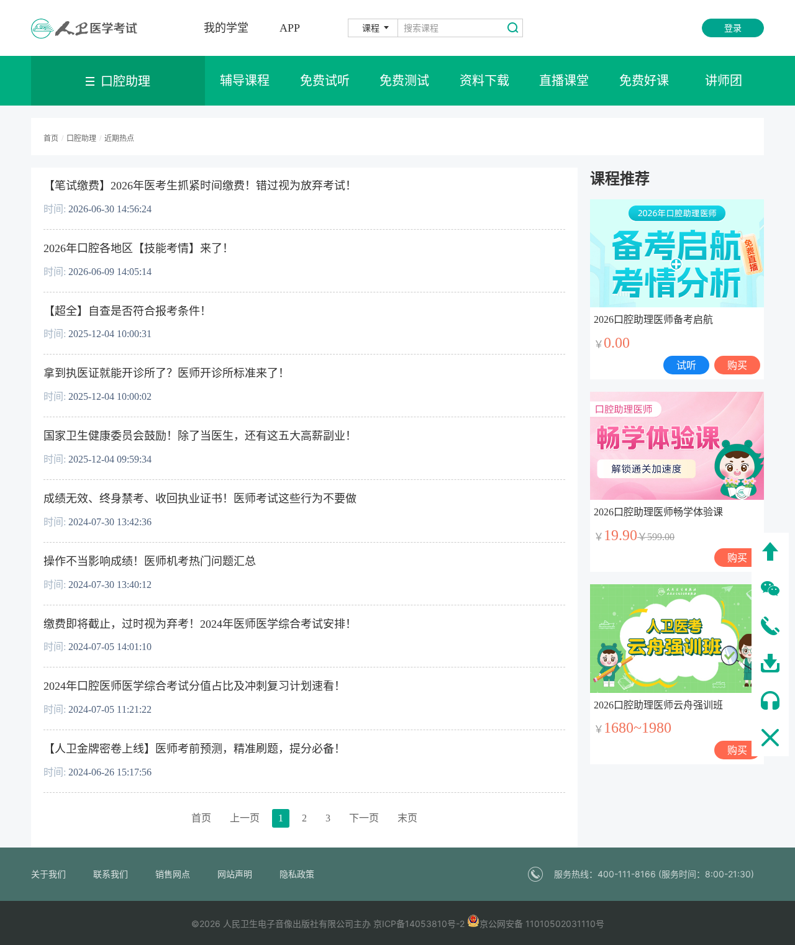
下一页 (364, 818)
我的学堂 (226, 28)
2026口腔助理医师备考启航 (653, 319)
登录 (733, 27)
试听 (686, 365)
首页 (201, 818)
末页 (407, 818)
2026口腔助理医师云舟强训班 (658, 705)
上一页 (245, 818)
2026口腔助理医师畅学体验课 (658, 512)
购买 (737, 365)
